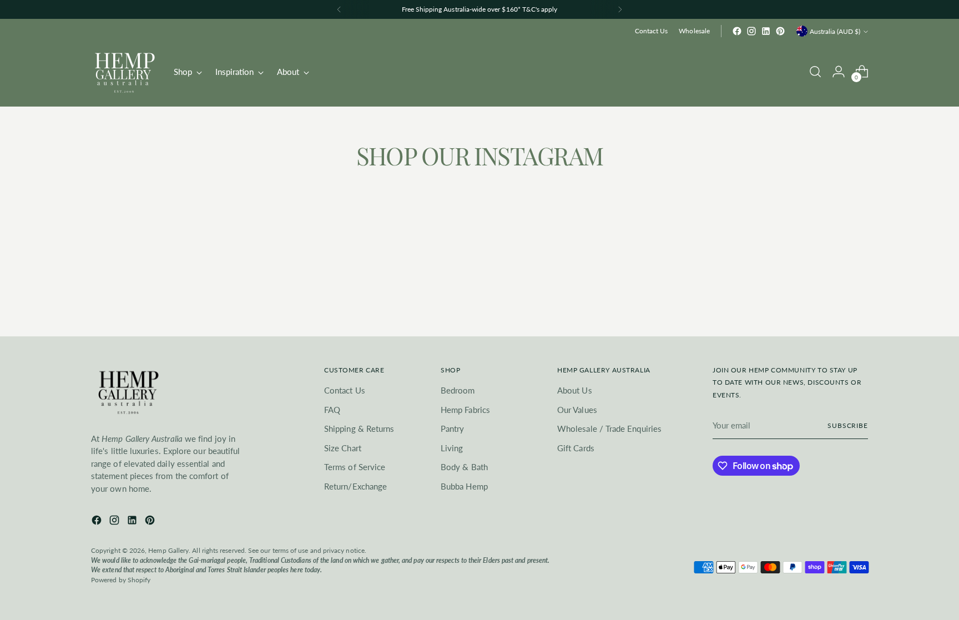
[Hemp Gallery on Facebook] (737, 31)
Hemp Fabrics (465, 410)
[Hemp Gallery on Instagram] (751, 31)
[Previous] (339, 9)
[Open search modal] (815, 72)
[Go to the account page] (838, 72)
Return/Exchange (355, 486)
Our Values (577, 410)
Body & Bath (464, 467)
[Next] (620, 9)
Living (452, 448)
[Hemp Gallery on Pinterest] (780, 31)
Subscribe (847, 425)
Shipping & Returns (359, 429)
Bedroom (458, 390)
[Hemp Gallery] (124, 71)
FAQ (332, 410)
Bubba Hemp (464, 486)
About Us (574, 390)
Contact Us (344, 390)
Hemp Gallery (168, 550)
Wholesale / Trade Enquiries (609, 429)
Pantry (452, 429)
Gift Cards (575, 448)
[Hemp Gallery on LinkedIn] (766, 31)
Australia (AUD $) (835, 31)
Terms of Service (354, 467)
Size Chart (342, 448)
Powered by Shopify (120, 579)
